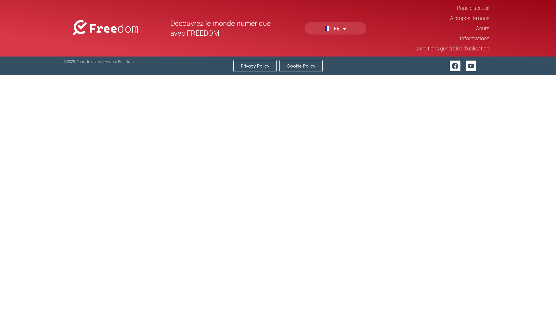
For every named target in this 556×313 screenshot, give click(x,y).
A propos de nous (469, 18)
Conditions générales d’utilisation (451, 49)
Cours (482, 28)
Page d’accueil (473, 8)
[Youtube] (471, 66)
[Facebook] (455, 66)
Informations (474, 38)
